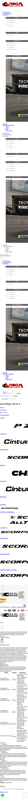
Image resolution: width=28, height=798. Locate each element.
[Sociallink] (3, 585)
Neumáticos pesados (8, 125)
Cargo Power (9, 130)
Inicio (3, 398)
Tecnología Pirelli (7, 13)
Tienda (6, 398)
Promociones (6, 12)
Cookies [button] (2, 637)
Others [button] (1, 776)
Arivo (7, 129)
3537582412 (3, 410)
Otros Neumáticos (16, 56)
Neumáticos (6, 15)
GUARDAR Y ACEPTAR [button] (5, 782)
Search (4, 392)
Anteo (7, 128)
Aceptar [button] (7, 637)
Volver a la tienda (19, 789)
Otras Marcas (9, 58)
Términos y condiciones (17, 607)
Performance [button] (3, 751)
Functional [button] (2, 742)
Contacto (5, 124)
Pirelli (7, 126)
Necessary (4, 664)
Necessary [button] (2, 663)
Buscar (18, 393)
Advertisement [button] (3, 767)
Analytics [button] (2, 759)
